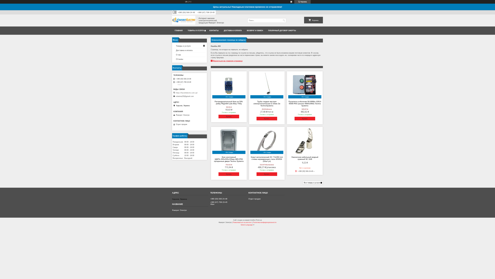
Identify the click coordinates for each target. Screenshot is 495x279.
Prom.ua (259, 220)
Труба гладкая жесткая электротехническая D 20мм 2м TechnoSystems (266, 103)
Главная (179, 31)
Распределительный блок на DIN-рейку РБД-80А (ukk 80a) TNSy (229, 102)
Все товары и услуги (312, 183)
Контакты (214, 31)
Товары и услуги (196, 31)
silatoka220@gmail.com (185, 96)
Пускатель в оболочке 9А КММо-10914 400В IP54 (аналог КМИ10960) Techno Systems (304, 103)
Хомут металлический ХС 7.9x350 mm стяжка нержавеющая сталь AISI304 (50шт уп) (267, 159)
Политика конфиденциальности (264, 222)
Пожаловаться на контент (242, 222)
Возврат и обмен (255, 31)
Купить (229, 117)
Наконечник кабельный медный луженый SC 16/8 (304, 158)
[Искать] (284, 20)
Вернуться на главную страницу (228, 61)
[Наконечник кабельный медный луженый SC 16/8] (304, 141)
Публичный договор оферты (282, 31)
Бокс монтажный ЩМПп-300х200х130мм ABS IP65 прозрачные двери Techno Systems (229, 159)
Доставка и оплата (233, 31)
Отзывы (179, 59)
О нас (178, 55)
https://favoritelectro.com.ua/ (186, 93)
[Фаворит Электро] (183, 20)
